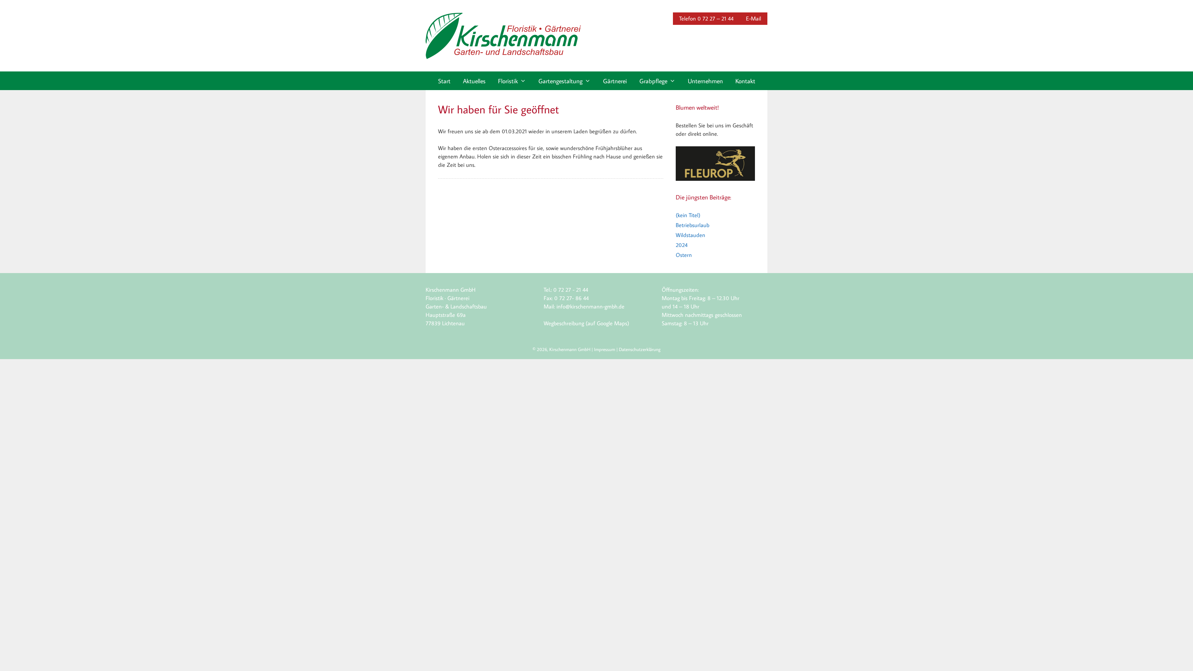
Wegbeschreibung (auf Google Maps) (586, 323)
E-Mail (753, 18)
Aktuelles (474, 81)
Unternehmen (705, 81)
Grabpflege (653, 81)
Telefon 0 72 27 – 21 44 (706, 18)
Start (444, 81)
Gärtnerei (615, 81)
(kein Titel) (688, 215)
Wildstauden (690, 235)
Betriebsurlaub (692, 225)
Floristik (508, 81)
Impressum (604, 349)
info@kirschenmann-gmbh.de (590, 306)
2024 (682, 245)
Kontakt (745, 81)
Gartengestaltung (560, 81)
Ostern (684, 254)
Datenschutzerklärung (639, 349)
